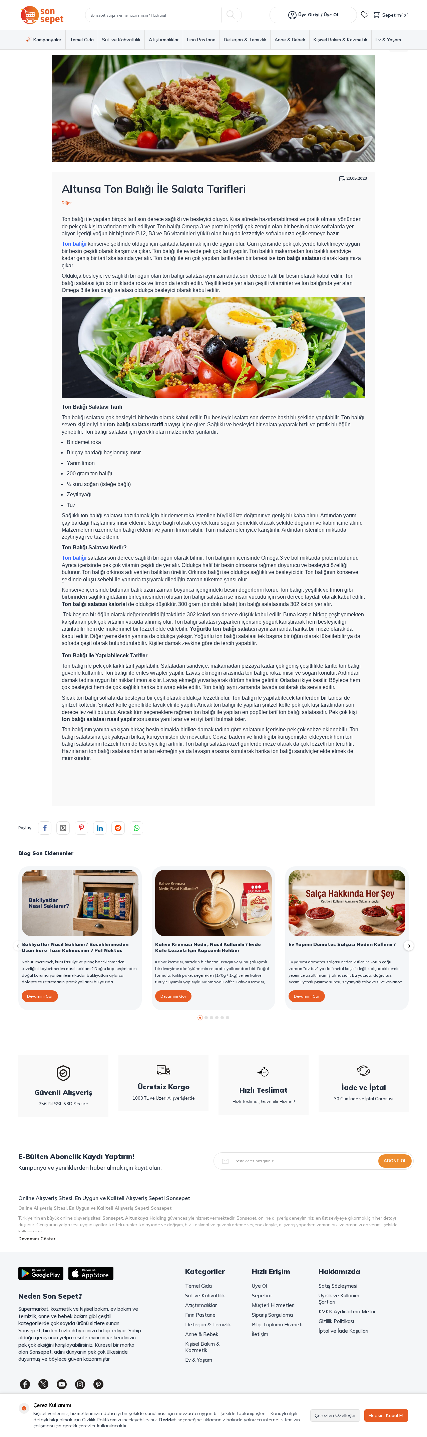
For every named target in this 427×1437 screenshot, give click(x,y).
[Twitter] (43, 1384)
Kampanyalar (47, 40)
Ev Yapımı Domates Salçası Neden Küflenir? (342, 944)
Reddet (167, 1420)
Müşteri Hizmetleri (273, 1305)
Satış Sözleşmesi (338, 1286)
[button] (200, 1017)
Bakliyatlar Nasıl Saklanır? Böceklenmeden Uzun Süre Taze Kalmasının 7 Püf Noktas (75, 947)
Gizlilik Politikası (336, 1321)
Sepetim (262, 1295)
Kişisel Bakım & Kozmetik (340, 40)
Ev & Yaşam (388, 40)
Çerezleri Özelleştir (335, 1415)
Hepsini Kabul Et (386, 1415)
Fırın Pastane (201, 40)
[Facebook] (25, 1384)
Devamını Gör (40, 996)
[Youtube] (61, 1384)
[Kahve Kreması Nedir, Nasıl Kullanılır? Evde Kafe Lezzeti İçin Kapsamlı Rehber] (213, 903)
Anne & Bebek (290, 40)
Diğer (67, 202)
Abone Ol (395, 1160)
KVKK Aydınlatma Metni (347, 1311)
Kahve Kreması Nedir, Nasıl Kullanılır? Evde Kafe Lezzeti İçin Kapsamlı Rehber (208, 947)
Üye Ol (259, 1286)
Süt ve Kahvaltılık (121, 40)
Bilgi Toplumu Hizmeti (277, 1324)
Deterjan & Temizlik (245, 40)
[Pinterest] (98, 1384)
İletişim (260, 1334)
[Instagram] (80, 1384)
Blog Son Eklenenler (45, 853)
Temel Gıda (82, 40)
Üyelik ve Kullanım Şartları (339, 1298)
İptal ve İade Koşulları (343, 1331)
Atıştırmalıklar (164, 40)
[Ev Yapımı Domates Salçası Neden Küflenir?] (347, 903)
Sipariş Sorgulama (272, 1315)
